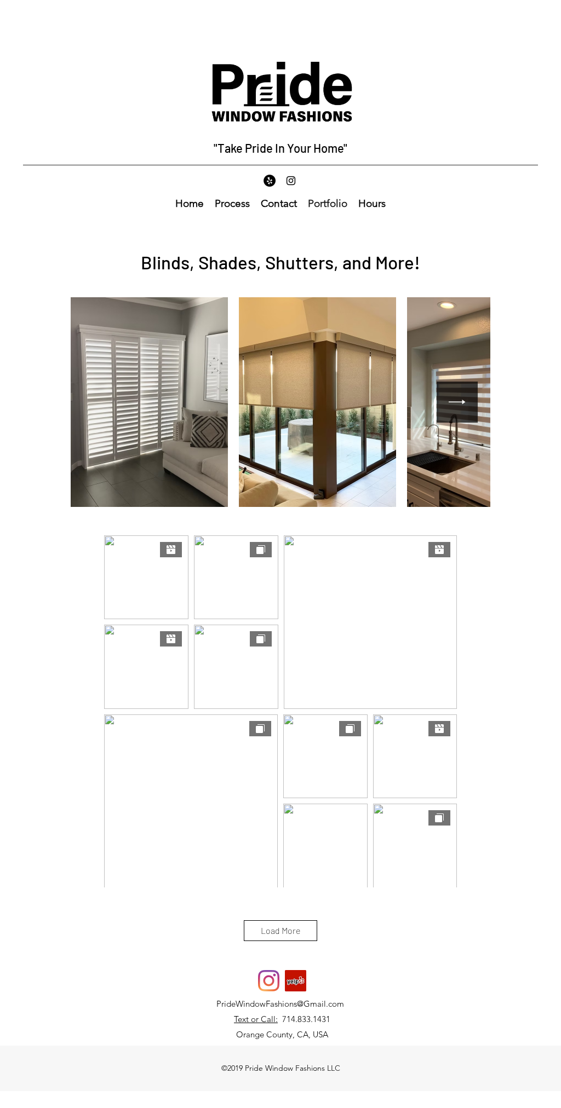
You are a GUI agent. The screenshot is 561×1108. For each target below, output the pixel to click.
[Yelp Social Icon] (295, 980)
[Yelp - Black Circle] (270, 181)
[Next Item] (457, 402)
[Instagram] (291, 181)
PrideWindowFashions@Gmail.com (280, 1004)
